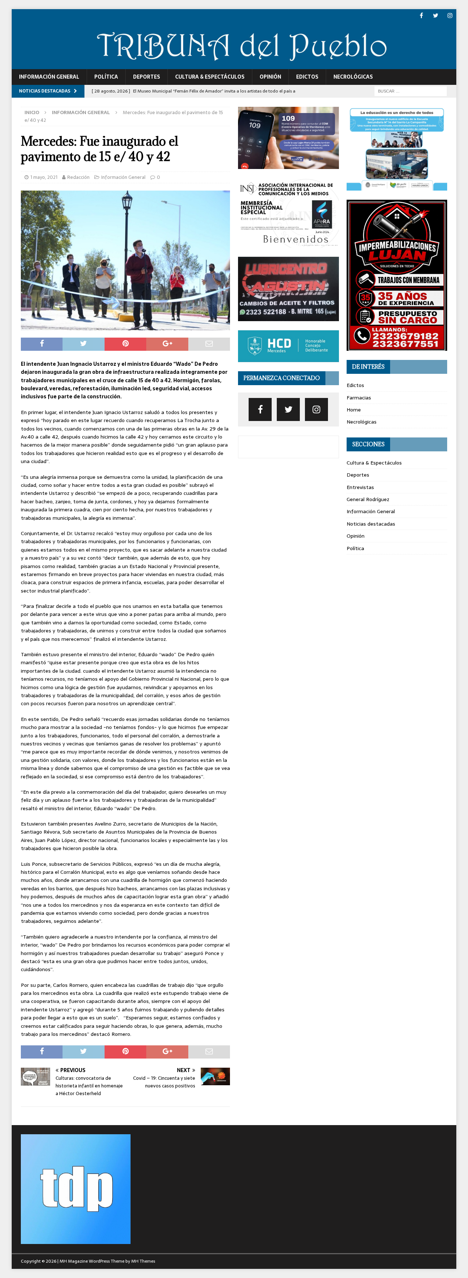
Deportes (146, 77)
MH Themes (143, 1261)
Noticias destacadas (371, 524)
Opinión (270, 77)
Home (354, 410)
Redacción (78, 177)
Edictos (307, 77)
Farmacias (359, 398)
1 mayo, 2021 (43, 177)
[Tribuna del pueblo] (234, 65)
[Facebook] (421, 15)
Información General (49, 77)
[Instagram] (450, 15)
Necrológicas (353, 77)
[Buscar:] (410, 91)
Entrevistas (360, 487)
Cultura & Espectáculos (210, 77)
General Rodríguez (368, 499)
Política (106, 77)
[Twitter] (435, 15)
